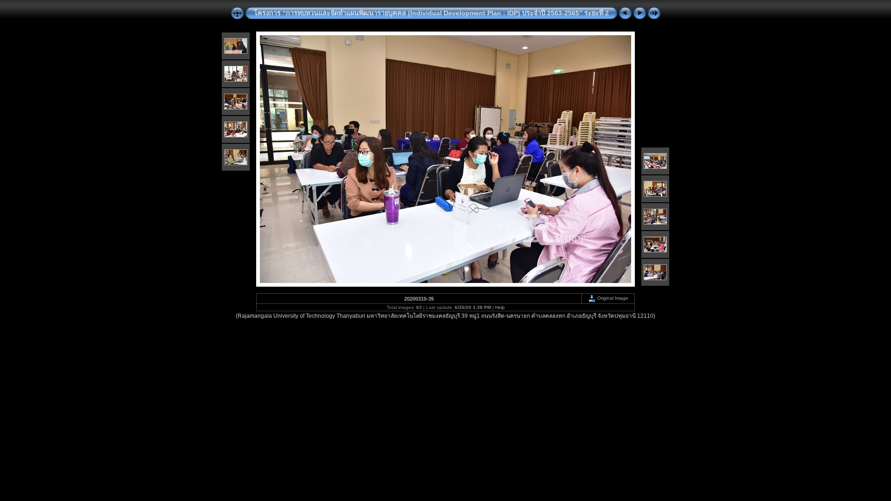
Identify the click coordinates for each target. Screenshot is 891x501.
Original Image (612, 298)
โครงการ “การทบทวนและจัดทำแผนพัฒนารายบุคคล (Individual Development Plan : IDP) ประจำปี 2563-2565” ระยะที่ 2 (431, 13)
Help (500, 307)
